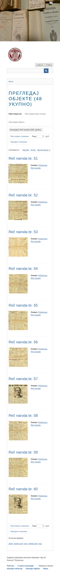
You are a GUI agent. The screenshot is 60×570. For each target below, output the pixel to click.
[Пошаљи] (46, 70)
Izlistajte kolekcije (14, 569)
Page (34, 136)
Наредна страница (18, 142)
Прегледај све (15, 114)
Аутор (33, 150)
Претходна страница (19, 136)
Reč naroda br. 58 (23, 415)
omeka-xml (32, 544)
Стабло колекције (26, 566)
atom (11, 544)
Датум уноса (43, 150)
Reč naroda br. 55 (23, 305)
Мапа (45, 569)
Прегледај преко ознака (35, 114)
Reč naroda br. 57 (23, 379)
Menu (11, 82)
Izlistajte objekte (33, 569)
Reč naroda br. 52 (23, 195)
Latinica (39, 65)
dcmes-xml (18, 544)
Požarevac (42, 165)
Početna (10, 566)
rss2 (40, 544)
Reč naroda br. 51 (23, 158)
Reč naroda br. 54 (23, 268)
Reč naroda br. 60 (23, 489)
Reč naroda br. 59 (23, 452)
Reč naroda (36, 168)
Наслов (25, 150)
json (25, 544)
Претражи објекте (16, 122)
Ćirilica (49, 65)
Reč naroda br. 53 (23, 232)
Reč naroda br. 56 (23, 342)
